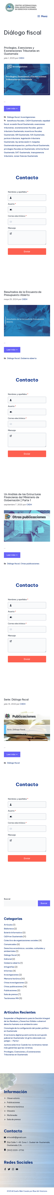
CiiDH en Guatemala (13, 936)
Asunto (12, 204)
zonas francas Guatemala (26, 156)
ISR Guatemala (22, 135)
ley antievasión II (23, 142)
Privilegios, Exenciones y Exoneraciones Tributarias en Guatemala (21, 50)
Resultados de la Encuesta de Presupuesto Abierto (22, 293)
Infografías (9, 967)
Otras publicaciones (30, 563)
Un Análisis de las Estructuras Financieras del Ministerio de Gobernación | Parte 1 (22, 497)
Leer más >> (12, 108)
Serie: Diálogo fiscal (16, 699)
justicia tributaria (12, 138)
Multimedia (12, 1115)
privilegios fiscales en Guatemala (19, 149)
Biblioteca (9, 928)
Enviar (27, 251)
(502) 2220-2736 (15, 1150)
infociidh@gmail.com (16, 1137)
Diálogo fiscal (13, 117)
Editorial (8, 959)
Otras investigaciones (14, 982)
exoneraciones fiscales (25, 127)
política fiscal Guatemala (37, 145)
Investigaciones (28, 117)
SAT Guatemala (22, 152)
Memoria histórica (12, 978)
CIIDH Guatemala (33, 120)
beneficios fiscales (16, 120)
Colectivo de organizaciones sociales (21, 940)
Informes (8, 971)
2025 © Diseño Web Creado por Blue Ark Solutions (27, 1191)
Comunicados (10, 944)
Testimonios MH (11, 998)
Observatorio (13, 1098)
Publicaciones (10, 990)
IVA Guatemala (37, 135)
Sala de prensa (11, 994)
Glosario (11, 1111)
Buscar (7, 899)
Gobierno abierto (29, 358)
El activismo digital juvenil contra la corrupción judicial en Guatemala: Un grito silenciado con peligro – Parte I (25, 1038)
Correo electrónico (17, 216)
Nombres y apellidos (18, 192)
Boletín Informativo (13, 932)
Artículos (8, 924)
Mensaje (12, 228)
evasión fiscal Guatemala (22, 124)
